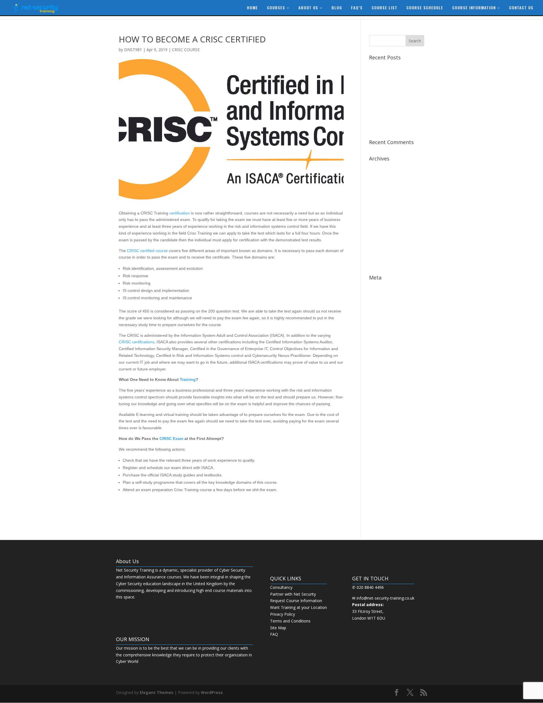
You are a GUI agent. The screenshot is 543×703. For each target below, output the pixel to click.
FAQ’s (357, 7)
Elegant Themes (156, 692)
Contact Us (521, 7)
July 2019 (377, 167)
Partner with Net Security (293, 594)
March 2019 (380, 184)
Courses (276, 7)
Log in (374, 286)
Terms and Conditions (290, 621)
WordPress (212, 692)
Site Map (278, 627)
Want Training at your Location (298, 607)
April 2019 (378, 176)
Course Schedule (424, 7)
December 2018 (383, 210)
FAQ (274, 634)
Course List (384, 7)
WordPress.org (382, 312)
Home (252, 7)
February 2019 (382, 193)
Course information (474, 7)
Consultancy (281, 587)
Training (188, 379)
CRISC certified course (147, 250)
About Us (309, 7)
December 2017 (383, 228)
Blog (336, 7)
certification (179, 213)
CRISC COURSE (186, 49)
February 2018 (382, 219)
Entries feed (380, 295)
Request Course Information (296, 600)
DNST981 (133, 49)
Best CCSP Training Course (394, 66)
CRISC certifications (136, 342)
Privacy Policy (282, 614)
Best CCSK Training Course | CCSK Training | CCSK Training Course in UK (395, 81)
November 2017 (384, 237)
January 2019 (381, 202)
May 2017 (378, 263)
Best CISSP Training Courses (395, 96)
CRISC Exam (171, 438)
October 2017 (381, 245)
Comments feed (384, 303)
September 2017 (384, 254)
